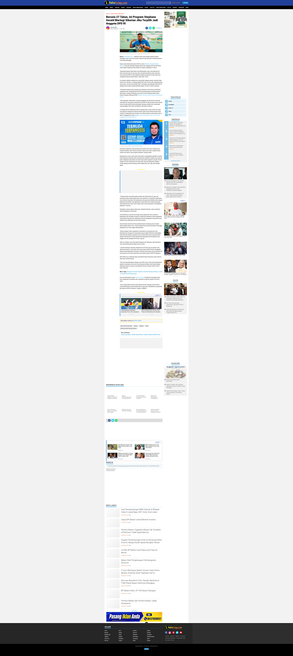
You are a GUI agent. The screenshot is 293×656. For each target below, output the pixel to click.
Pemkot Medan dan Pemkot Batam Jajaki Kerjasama (139, 602)
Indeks (111, 7)
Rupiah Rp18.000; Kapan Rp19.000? (173, 380)
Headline (117, 7)
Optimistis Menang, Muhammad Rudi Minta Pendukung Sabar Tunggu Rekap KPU (175, 311)
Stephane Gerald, (139, 277)
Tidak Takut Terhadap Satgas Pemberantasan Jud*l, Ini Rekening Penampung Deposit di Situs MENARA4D (177, 139)
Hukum (146, 7)
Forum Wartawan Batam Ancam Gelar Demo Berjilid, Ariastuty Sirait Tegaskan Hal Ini (140, 571)
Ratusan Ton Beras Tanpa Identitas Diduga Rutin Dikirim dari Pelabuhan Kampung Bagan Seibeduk (175, 188)
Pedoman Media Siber (170, 638)
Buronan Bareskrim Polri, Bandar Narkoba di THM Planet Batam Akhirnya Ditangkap (140, 581)
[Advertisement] (112, 54)
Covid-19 (171, 108)
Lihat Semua (134, 610)
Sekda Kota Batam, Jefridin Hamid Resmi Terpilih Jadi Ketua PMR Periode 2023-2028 (141, 334)
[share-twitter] (150, 28)
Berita (148, 630)
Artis (106, 630)
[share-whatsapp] (153, 28)
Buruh (120, 632)
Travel (120, 640)
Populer (185, 2)
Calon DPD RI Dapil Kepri (126, 326)
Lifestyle (152, 7)
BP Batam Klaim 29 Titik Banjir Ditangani (138, 590)
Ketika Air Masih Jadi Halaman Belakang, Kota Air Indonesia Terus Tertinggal (175, 386)
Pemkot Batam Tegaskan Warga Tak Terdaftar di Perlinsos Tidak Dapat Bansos (141, 531)
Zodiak (148, 640)
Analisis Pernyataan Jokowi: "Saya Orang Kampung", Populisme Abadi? (175, 392)
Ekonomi (175, 7)
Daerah (123, 7)
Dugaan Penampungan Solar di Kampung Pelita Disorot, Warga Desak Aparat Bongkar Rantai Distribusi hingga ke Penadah (141, 542)
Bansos (135, 630)
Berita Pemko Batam (138, 7)
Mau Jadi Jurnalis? (169, 640)
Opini (148, 638)
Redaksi (177, 636)
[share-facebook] (146, 28)
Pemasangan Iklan (180, 638)
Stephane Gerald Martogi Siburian (129, 328)
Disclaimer (182, 636)
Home (106, 7)
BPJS (120, 630)
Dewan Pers (107, 634)
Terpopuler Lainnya (175, 160)
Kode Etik (172, 636)
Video (170, 111)
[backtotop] (146, 623)
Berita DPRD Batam (161, 7)
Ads (146, 649)
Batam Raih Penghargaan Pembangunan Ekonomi (138, 561)
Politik (169, 7)
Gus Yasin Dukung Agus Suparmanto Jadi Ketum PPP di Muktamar (174, 304)
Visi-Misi (167, 636)
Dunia (120, 634)
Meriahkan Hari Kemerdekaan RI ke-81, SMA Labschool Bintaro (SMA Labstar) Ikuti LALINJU (175, 195)
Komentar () (159, 28)
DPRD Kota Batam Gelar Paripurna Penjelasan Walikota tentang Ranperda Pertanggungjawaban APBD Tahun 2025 (175, 298)
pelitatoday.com (128, 56)
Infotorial (135, 636)
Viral (170, 114)
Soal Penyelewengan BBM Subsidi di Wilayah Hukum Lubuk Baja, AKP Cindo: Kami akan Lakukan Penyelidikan (140, 512)
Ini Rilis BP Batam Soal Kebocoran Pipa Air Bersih (139, 551)
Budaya (106, 632)
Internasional (150, 636)
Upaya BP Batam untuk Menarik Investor (138, 519)
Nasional (129, 7)
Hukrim (106, 636)
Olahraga (135, 638)
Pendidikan (171, 104)
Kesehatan (181, 7)
